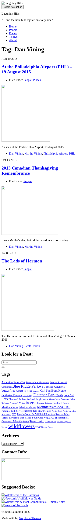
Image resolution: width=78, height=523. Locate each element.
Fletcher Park (44, 395)
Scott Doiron (32, 346)
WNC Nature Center (44, 427)
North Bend (57, 411)
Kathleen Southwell (53, 403)
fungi (38, 399)
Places (13, 33)
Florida (59, 395)
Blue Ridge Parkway (28, 386)
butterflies (8, 390)
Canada (36, 391)
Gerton (44, 399)
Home (12, 26)
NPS (14, 414)
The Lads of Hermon (22, 260)
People (13, 29)
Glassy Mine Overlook (59, 399)
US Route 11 (50, 421)
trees (26, 421)
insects (31, 403)
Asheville (7, 382)
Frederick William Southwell (22, 399)
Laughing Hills (11, 13)
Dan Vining (16, 153)
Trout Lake (37, 421)
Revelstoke (14, 418)
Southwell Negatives (43, 417)
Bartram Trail (19, 382)
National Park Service (13, 410)
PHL (72, 153)
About (13, 40)
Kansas (40, 403)
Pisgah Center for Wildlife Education (36, 414)
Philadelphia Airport (56, 153)
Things (13, 36)
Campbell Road (24, 391)
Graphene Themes (30, 518)
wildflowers (21, 426)
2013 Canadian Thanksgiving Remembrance (30, 171)
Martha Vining (33, 153)
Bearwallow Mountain (37, 382)
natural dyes (30, 410)
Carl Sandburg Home (53, 390)
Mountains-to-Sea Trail (53, 407)
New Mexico (44, 411)
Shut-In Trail (25, 418)
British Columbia (55, 386)
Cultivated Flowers (12, 395)
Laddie (66, 403)
